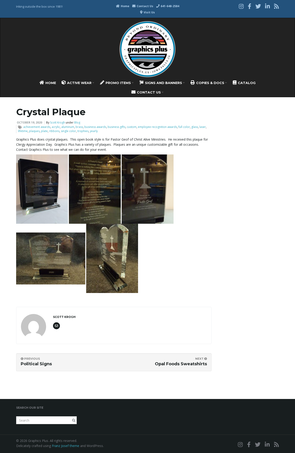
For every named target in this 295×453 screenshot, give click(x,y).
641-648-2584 (169, 6)
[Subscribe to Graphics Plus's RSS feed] (276, 6)
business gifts (116, 127)
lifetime (23, 131)
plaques (34, 131)
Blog (77, 122)
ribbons (54, 131)
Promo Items (118, 83)
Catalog (246, 83)
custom (131, 127)
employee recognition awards (157, 127)
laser (202, 127)
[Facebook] (249, 6)
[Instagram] (241, 6)
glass (194, 127)
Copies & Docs (210, 83)
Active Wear (79, 83)
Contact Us (144, 6)
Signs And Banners (163, 83)
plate (44, 131)
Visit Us (149, 12)
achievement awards (36, 127)
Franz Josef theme (65, 446)
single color (68, 131)
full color (184, 127)
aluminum (67, 127)
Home (124, 6)
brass (79, 127)
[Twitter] (258, 6)
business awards (95, 127)
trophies (82, 131)
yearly (94, 131)
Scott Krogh (57, 122)
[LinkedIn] (267, 6)
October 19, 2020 (29, 122)
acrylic (56, 127)
